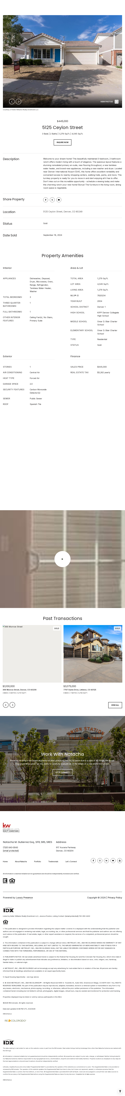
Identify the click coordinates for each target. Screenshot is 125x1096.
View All (115, 705)
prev (12, 101)
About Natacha (21, 861)
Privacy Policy (115, 897)
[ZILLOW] (119, 860)
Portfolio (37, 861)
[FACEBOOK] (93, 860)
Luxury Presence (24, 897)
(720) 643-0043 (10, 847)
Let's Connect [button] (62, 772)
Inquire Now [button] (62, 142)
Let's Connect (71, 862)
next (18, 101)
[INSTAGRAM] (99, 860)
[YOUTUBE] (113, 860)
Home (5, 861)
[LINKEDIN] (106, 860)
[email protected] (71, 916)
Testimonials (53, 861)
